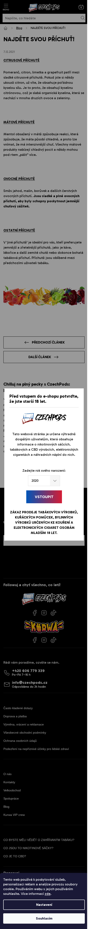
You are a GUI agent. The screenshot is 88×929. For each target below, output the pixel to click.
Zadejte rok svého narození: (44, 470)
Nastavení (44, 905)
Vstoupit (44, 496)
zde (47, 894)
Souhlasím (44, 918)
